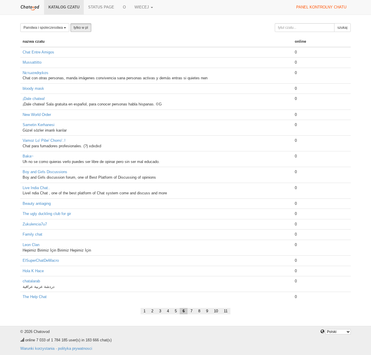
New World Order (37, 114)
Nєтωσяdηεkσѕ (35, 73)
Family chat (32, 234)
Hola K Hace (33, 271)
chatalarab (31, 281)
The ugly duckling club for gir (47, 213)
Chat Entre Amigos (38, 52)
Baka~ (28, 156)
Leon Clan (31, 245)
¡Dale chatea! (34, 98)
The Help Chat (35, 297)
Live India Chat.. (36, 188)
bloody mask (33, 88)
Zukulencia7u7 (35, 224)
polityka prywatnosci (75, 348)
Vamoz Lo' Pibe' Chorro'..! (44, 140)
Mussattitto (32, 62)
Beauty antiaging (37, 203)
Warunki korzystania (37, 348)
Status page (101, 7)
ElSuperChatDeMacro (41, 260)
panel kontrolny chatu (321, 7)
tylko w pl (81, 28)
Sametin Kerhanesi (38, 125)
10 (216, 311)
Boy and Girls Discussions (45, 172)
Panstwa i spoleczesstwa (43, 28)
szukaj (342, 28)
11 (226, 311)
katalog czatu (63, 7)
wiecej (142, 7)
